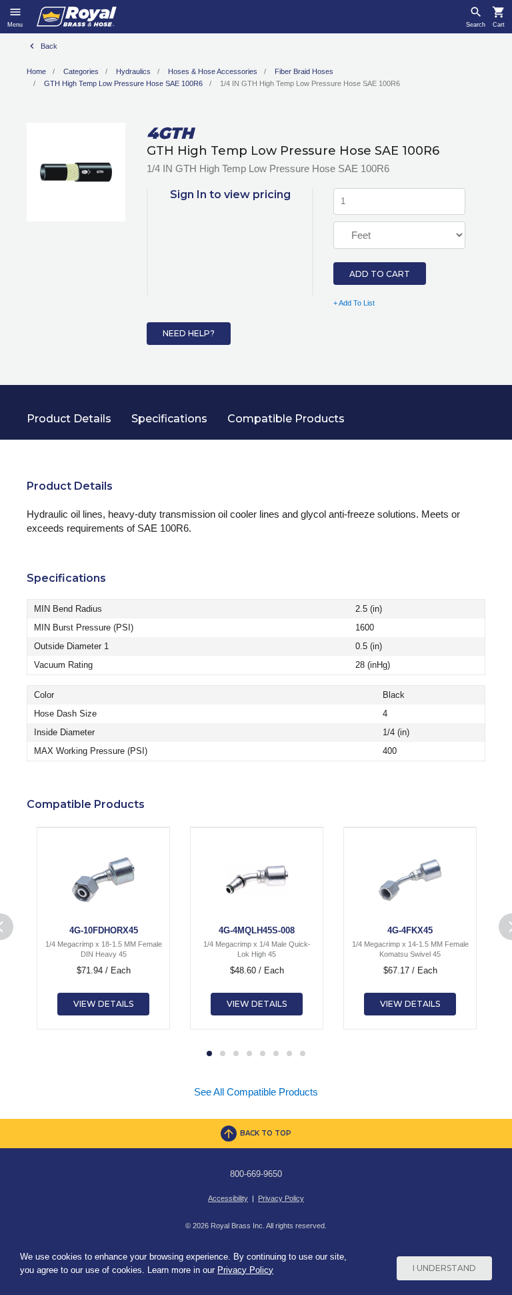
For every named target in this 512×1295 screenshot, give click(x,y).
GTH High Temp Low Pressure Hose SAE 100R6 (123, 83)
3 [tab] (236, 1054)
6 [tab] (276, 1054)
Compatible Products (286, 418)
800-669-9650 (256, 1174)
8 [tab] (302, 1054)
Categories (81, 71)
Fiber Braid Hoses (304, 71)
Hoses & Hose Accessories (212, 71)
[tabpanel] (103, 928)
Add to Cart (379, 274)
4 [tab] (249, 1054)
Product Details (69, 418)
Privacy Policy (281, 1198)
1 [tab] (209, 1054)
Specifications (169, 418)
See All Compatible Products (256, 1092)
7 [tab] (289, 1054)
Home (36, 71)
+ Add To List (354, 303)
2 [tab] (222, 1054)
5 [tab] (262, 1054)
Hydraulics (133, 71)
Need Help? (189, 333)
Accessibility (228, 1198)
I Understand (444, 1268)
